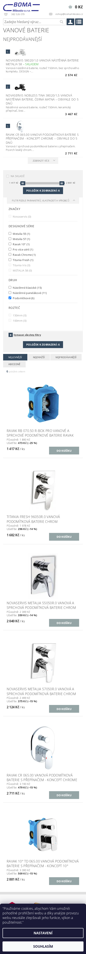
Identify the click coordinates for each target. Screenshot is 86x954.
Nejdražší (39, 357)
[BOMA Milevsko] (21, 5)
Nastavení (43, 933)
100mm (19, 320)
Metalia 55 (21, 233)
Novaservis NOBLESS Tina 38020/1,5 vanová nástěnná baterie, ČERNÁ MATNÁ (42, 99)
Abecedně (14, 364)
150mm (19, 315)
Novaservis (21, 216)
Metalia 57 (21, 238)
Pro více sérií (22, 249)
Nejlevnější (15, 357)
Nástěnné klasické (27, 287)
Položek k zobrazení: (43, 190)
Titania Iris (21, 265)
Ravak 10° (21, 244)
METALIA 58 (22, 270)
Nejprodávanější (66, 357)
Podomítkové (23, 298)
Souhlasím (43, 946)
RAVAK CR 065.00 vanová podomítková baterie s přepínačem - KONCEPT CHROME (42, 139)
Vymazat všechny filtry (27, 334)
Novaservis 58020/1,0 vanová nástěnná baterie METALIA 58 (42, 62)
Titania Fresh (23, 259)
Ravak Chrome (24, 254)
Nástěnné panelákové (29, 292)
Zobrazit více (41, 160)
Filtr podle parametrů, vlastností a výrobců (41, 200)
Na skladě (18, 176)
